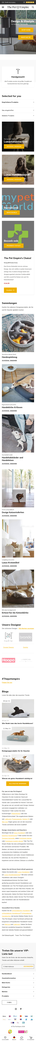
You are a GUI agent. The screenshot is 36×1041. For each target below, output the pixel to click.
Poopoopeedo (17, 819)
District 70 (25, 819)
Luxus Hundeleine (23, 872)
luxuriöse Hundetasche (9, 835)
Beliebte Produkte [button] (8, 116)
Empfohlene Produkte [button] (10, 102)
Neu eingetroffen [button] (8, 110)
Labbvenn (8, 819)
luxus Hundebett (19, 833)
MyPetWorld (12, 212)
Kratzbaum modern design (14, 841)
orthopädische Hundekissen (11, 913)
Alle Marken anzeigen (26, 628)
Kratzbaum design (25, 838)
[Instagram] (16, 1009)
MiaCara (7, 924)
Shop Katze (25, 37)
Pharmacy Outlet (14, 245)
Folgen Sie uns (7, 682)
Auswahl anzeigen (14, 146)
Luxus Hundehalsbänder (12, 875)
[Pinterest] (21, 1009)
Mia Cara (5, 822)
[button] (3, 7)
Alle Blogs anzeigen (17, 784)
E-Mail (9, 1002)
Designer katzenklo (8, 838)
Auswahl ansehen (9, 361)
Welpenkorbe (15, 813)
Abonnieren (28, 966)
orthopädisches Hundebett (21, 910)
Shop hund (26, 30)
